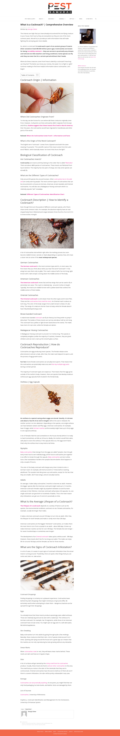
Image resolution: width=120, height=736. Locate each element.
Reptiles (72, 18)
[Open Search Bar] (96, 19)
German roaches (38, 428)
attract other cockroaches (56, 666)
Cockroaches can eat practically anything (33, 683)
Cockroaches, (24, 695)
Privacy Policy (40, 731)
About (54, 731)
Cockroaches (24, 722)
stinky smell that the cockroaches (57, 663)
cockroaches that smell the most (40, 301)
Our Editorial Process (62, 731)
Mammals (61, 18)
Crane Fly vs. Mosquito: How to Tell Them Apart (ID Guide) (33, 724)
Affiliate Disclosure (78, 731)
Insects (41, 18)
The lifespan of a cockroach (30, 506)
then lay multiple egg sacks (60, 364)
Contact (71, 731)
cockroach (38, 318)
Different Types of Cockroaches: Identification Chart (45, 194)
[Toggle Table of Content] (36, 75)
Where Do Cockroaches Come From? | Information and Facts (48, 136)
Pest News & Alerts (30, 18)
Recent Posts (28, 709)
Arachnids (51, 18)
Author (22, 709)
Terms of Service (48, 731)
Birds (80, 18)
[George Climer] (24, 716)
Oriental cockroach (42, 536)
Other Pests (89, 18)
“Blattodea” (68, 163)
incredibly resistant (34, 51)
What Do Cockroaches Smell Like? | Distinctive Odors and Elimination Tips (37, 723)
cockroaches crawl (30, 651)
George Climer (32, 29)
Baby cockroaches (26, 452)
